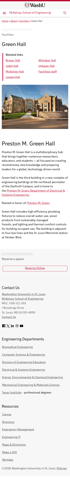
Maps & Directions (14, 445)
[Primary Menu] (4, 13)
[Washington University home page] (35, 5)
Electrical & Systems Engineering (23, 370)
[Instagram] (17, 327)
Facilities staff (47, 71)
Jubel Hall (12, 66)
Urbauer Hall (46, 66)
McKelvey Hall (15, 71)
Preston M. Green (38, 203)
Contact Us (9, 317)
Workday (7, 460)
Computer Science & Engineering (23, 355)
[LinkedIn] (12, 327)
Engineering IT (11, 437)
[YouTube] (21, 327)
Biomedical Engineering (17, 347)
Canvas (6, 414)
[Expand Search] (65, 13)
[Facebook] (4, 327)
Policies (62, 468)
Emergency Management (18, 429)
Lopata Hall (13, 77)
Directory (8, 422)
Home (5, 21)
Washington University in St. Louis (23, 294)
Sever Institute (11, 392)
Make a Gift (9, 452)
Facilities (24, 21)
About (14, 21)
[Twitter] (8, 327)
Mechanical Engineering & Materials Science (31, 385)
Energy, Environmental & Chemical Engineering (32, 377)
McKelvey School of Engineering (30, 13)
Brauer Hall (13, 60)
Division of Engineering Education (24, 362)
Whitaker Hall (47, 60)
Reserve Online (35, 268)
